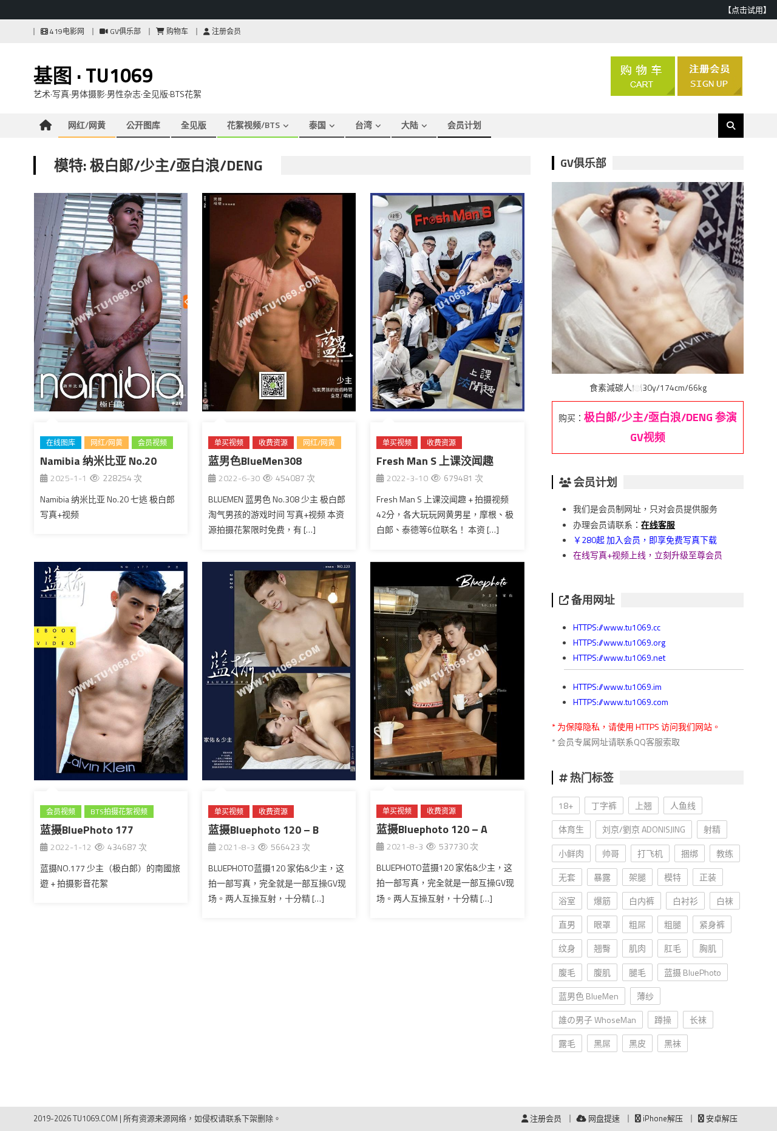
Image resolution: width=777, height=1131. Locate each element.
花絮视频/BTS (253, 124)
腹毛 (566, 972)
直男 (566, 924)
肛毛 (672, 948)
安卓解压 (721, 1118)
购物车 (176, 31)
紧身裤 (712, 924)
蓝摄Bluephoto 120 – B (263, 830)
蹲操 (662, 1019)
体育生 (571, 829)
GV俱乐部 (124, 31)
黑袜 (672, 1043)
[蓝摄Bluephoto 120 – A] (447, 673)
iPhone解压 (662, 1118)
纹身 (566, 948)
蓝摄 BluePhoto (692, 972)
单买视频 (228, 442)
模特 (672, 877)
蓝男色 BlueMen (588, 996)
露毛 (566, 1043)
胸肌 (707, 948)
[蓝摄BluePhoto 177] (111, 673)
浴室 (566, 900)
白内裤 (641, 900)
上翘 (643, 805)
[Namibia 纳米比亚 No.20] (111, 304)
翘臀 (602, 948)
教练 (724, 853)
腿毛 (637, 972)
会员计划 (464, 124)
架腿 (637, 877)
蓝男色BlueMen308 (255, 461)
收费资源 (273, 442)
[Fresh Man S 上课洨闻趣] (447, 304)
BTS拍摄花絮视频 (119, 811)
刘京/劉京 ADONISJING (643, 829)
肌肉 (637, 948)
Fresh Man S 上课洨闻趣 (435, 461)
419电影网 (66, 31)
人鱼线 (683, 805)
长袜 (698, 1019)
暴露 (602, 877)
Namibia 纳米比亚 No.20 (98, 461)
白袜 (724, 900)
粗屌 (637, 924)
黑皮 (637, 1043)
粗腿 (672, 924)
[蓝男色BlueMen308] (279, 304)
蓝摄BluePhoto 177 (87, 830)
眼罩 (602, 924)
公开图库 (143, 124)
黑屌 (602, 1043)
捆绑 (689, 853)
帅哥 (610, 853)
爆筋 (602, 900)
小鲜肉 (571, 853)
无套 (566, 877)
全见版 (193, 124)
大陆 (409, 124)
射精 (712, 829)
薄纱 (645, 996)
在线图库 (60, 442)
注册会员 (225, 31)
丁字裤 (604, 805)
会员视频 (152, 442)
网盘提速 (603, 1118)
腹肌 (602, 972)
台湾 (363, 124)
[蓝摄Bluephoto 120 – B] (279, 673)
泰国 (317, 124)
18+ (565, 805)
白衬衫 (685, 900)
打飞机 (650, 853)
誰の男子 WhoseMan (597, 1019)
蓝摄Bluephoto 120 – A (431, 829)
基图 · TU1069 (93, 75)
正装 (707, 877)
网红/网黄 (87, 124)
